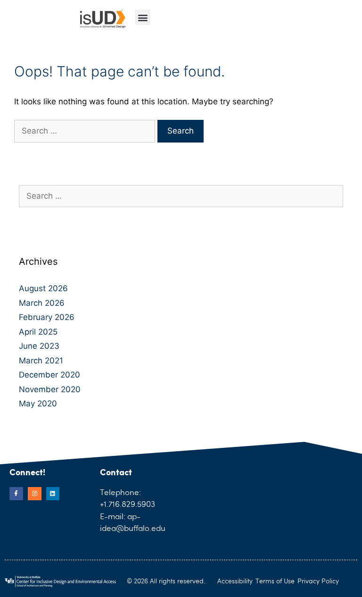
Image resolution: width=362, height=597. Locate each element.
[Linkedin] (53, 494)
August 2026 (43, 288)
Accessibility (235, 581)
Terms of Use (275, 581)
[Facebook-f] (16, 494)
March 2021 (41, 360)
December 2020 (49, 374)
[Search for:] (85, 130)
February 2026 (46, 317)
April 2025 (38, 331)
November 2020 (50, 389)
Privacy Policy (318, 581)
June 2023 (39, 346)
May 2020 (38, 403)
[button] (142, 17)
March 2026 (42, 303)
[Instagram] (34, 494)
